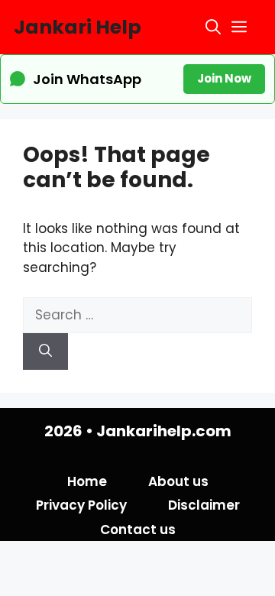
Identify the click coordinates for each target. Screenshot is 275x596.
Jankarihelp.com (163, 431)
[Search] (45, 351)
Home (87, 481)
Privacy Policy (81, 505)
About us (178, 481)
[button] (213, 27)
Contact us (138, 529)
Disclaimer (204, 505)
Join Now (224, 78)
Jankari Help (77, 27)
